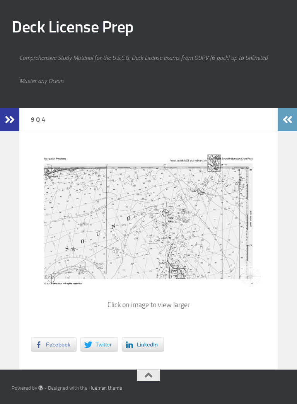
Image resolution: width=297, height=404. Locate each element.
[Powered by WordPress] (40, 387)
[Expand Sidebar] (9, 119)
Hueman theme (105, 388)
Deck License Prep (73, 27)
